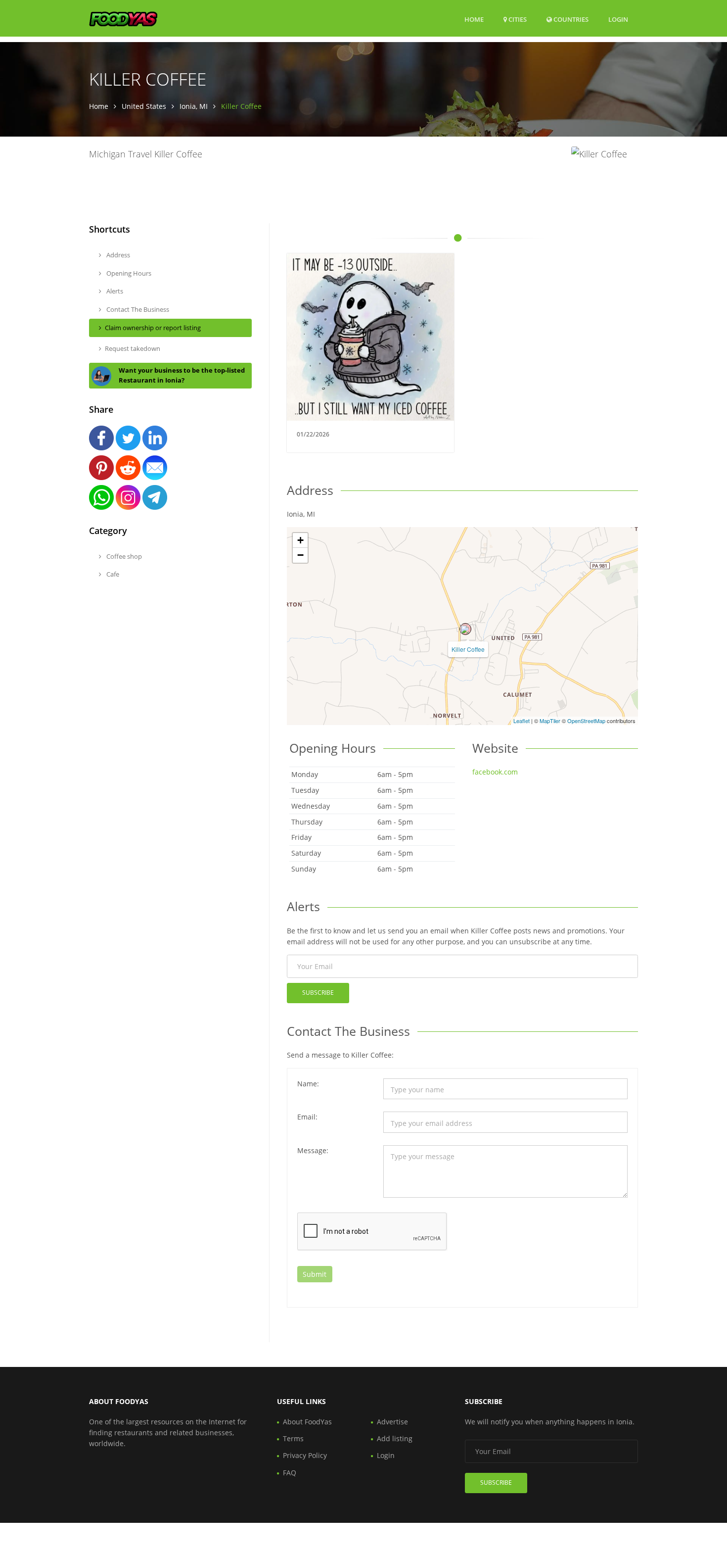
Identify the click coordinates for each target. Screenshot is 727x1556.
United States (144, 106)
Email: (307, 1116)
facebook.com (495, 772)
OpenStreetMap (586, 721)
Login (618, 19)
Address (117, 254)
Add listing (394, 1438)
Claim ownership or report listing (153, 327)
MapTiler (550, 721)
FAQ (289, 1472)
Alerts (114, 291)
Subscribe (318, 992)
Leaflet (521, 721)
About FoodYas (307, 1421)
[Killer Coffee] (465, 629)
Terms (293, 1438)
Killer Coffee (468, 649)
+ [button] (300, 540)
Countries (570, 19)
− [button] (300, 555)
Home (474, 19)
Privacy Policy (305, 1455)
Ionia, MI (194, 106)
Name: (308, 1083)
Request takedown (132, 348)
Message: (312, 1150)
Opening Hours (128, 273)
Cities (517, 19)
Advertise (392, 1421)
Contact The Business (137, 309)
